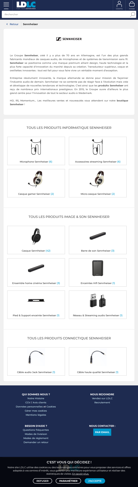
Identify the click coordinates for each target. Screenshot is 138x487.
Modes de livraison (36, 434)
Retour (14, 24)
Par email (102, 432)
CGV (27, 402)
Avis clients (39, 402)
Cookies (51, 406)
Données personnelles (29, 406)
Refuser (42, 481)
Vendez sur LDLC (102, 398)
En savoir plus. (80, 473)
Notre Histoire (35, 398)
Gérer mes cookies (36, 410)
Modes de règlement (35, 438)
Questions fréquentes (36, 429)
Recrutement (102, 402)
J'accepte (95, 481)
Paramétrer (68, 481)
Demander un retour (36, 442)
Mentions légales (36, 414)
